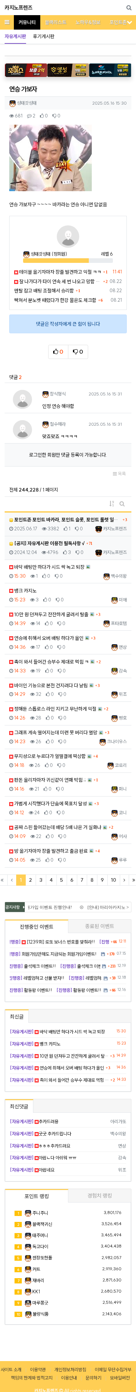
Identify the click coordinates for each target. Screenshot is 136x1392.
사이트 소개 (11, 1370)
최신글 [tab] (17, 1016)
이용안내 (69, 1378)
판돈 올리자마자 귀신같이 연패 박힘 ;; (49, 780)
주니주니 (40, 1213)
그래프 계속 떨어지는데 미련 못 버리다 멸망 (55, 732)
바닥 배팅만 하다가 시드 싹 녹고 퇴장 (49, 567)
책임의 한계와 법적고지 (31, 1378)
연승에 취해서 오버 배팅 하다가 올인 (48, 638)
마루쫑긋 (40, 1303)
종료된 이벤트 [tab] (99, 926)
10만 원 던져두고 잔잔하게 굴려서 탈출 (50, 614)
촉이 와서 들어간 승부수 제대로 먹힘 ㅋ (51, 662)
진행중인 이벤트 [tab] (36, 927)
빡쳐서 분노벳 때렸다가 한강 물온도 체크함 (55, 300)
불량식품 (41, 1314)
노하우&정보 (88, 22)
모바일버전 (120, 1378)
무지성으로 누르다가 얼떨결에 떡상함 (49, 756)
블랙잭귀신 (42, 1224)
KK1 (36, 1292)
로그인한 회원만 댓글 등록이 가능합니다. (68, 455)
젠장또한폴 (42, 1258)
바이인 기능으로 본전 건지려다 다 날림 (50, 685)
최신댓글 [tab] (19, 1106)
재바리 (38, 1280)
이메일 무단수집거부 (113, 1370)
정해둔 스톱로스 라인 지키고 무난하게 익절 (54, 709)
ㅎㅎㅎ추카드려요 (40, 1146)
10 (113, 880)
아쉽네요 (32, 1170)
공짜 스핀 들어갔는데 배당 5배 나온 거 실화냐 (57, 827)
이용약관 (38, 1370)
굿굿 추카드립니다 (40, 1134)
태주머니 (40, 1235)
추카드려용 (34, 1122)
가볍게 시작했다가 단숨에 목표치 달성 (50, 803)
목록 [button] (121, 474)
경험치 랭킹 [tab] (99, 1195)
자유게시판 (15, 36)
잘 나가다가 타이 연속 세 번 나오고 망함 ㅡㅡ (59, 281)
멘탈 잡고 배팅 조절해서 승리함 (44, 291)
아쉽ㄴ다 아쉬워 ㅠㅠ (43, 1158)
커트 (36, 1269)
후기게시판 (43, 36)
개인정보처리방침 (70, 1370)
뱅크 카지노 (25, 591)
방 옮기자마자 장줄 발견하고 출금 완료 (50, 851)
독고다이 (40, 1247)
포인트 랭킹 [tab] (36, 1196)
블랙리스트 (55, 22)
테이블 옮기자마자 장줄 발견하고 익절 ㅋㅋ (59, 272)
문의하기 (93, 1378)
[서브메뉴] (129, 22)
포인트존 (118, 22)
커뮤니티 (27, 22)
